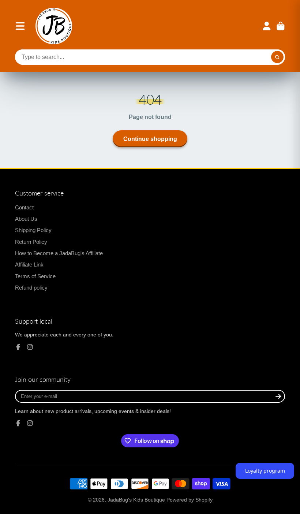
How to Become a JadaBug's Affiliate (59, 253)
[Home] (53, 26)
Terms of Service (35, 276)
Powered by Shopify (189, 500)
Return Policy (31, 242)
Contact (24, 207)
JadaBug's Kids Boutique (136, 500)
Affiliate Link (29, 264)
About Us (26, 219)
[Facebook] (18, 347)
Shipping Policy (33, 230)
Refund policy (31, 287)
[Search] (277, 57)
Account (266, 26)
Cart (280, 26)
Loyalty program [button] (265, 470)
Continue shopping (150, 138)
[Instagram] (30, 347)
